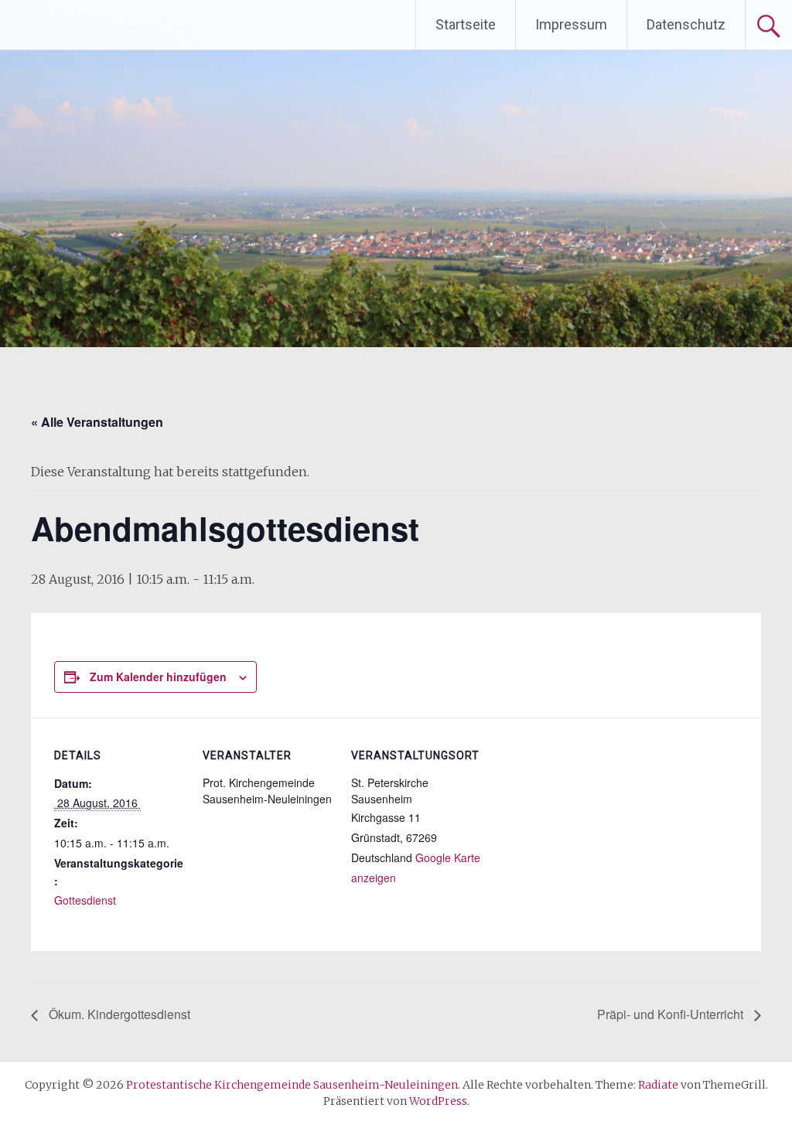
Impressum (571, 24)
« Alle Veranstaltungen (97, 422)
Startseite (465, 24)
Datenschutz (686, 24)
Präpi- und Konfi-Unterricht (671, 1014)
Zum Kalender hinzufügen (158, 676)
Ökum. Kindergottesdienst (118, 1014)
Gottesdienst (85, 900)
